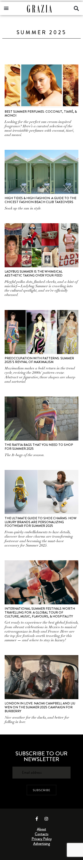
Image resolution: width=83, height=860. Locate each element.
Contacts (41, 834)
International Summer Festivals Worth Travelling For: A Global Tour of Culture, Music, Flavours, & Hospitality (40, 612)
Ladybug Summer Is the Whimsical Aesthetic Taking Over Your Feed (33, 273)
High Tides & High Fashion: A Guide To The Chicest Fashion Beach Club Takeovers (40, 200)
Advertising (41, 843)
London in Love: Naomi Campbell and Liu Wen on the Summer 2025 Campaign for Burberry (40, 707)
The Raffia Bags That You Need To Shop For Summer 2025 (39, 446)
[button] (6, 8)
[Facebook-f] (37, 819)
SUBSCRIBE (41, 790)
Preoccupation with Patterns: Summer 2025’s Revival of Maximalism (39, 360)
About (41, 829)
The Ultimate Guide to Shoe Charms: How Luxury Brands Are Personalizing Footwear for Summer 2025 (41, 522)
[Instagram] (46, 819)
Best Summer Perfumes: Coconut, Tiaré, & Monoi (41, 113)
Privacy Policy (42, 838)
